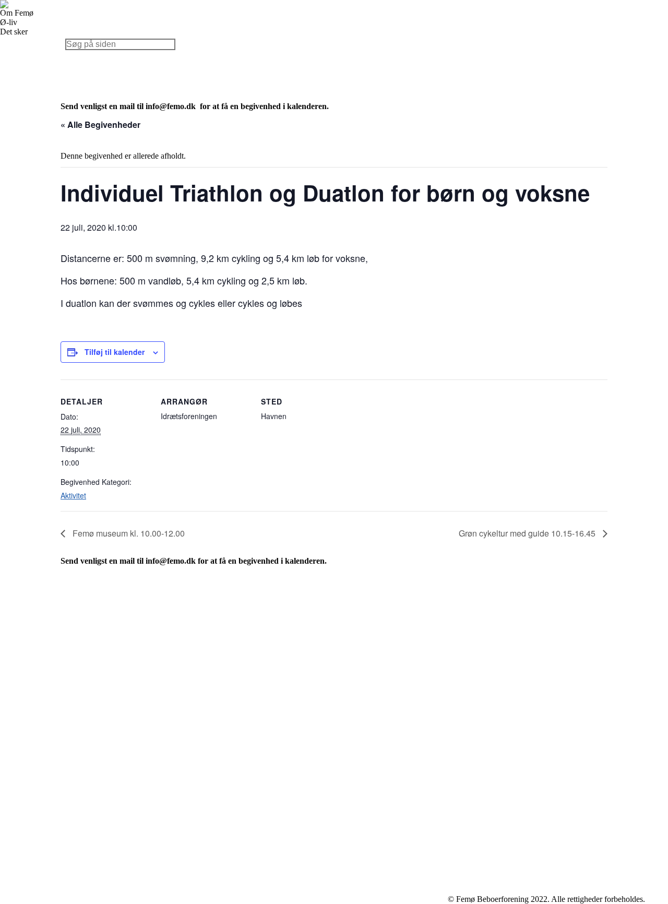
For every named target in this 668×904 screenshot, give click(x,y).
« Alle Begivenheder (100, 124)
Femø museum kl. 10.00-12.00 (127, 533)
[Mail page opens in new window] (476, 665)
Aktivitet (73, 495)
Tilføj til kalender (115, 352)
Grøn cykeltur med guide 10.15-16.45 (528, 533)
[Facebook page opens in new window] (461, 665)
